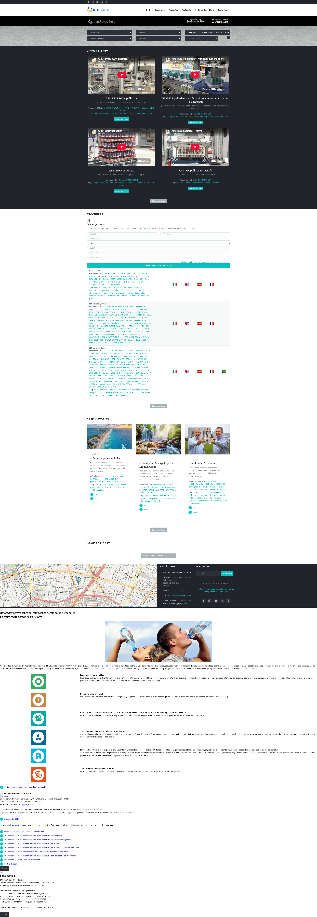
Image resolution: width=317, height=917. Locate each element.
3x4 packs (143, 498)
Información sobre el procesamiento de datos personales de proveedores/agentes (37, 839)
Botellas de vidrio (196, 116)
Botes (187, 183)
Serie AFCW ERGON (143, 351)
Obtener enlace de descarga (158, 266)
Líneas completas (121, 323)
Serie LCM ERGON (96, 362)
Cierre (4, 868)
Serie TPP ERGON (124, 312)
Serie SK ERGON (119, 309)
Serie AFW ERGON (132, 373)
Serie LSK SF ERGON (98, 353)
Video (97, 498)
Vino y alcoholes (95, 392)
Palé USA (179, 183)
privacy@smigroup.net (31, 804)
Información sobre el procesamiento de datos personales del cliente (31, 844)
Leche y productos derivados (117, 290)
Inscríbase (227, 573)
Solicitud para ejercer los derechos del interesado (24, 831)
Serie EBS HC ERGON (123, 331)
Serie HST (93, 315)
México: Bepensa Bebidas (105, 458)
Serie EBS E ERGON (105, 323)
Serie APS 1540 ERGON (110, 108)
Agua (133, 113)
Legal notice (224, 592)
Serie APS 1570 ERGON (130, 108)
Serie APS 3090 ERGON (135, 282)
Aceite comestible (106, 293)
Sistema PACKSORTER (116, 282)
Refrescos (130, 183)
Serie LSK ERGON (110, 306)
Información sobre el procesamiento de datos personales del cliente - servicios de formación (41, 848)
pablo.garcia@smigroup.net (180, 596)
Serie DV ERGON (203, 484)
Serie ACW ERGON (125, 306)
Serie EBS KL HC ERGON (136, 364)
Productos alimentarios (200, 183)
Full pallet (150, 113)
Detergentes (140, 293)
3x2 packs (208, 495)
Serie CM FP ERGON (105, 331)
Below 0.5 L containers (197, 501)
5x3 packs (208, 498)
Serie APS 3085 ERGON (112, 279)
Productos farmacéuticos (117, 296)
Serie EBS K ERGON (106, 320)
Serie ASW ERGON (104, 356)
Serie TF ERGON (123, 318)
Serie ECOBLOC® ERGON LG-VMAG (134, 337)
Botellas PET (124, 113)
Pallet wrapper (114, 284)
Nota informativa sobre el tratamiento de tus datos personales (205, 262)
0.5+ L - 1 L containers (114, 487)
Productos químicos (97, 296)
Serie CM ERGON (108, 318)
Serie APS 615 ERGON (130, 273)
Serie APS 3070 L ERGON (107, 329)
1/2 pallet (141, 296)
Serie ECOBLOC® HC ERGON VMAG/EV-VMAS (107, 340)
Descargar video (121, 119)
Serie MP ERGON (108, 312)
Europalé (97, 113)
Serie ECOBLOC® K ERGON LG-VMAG (125, 334)
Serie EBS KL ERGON (123, 320)
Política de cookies (11, 864)
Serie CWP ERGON (122, 315)
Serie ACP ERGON (139, 312)
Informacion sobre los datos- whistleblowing (22, 860)
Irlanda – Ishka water (201, 463)
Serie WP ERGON (138, 315)
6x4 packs (218, 498)
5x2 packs (199, 498)
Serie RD (92, 320)
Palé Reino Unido (131, 287)
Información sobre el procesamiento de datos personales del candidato (33, 835)
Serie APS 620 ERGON (106, 326)
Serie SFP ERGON (135, 309)
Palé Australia (116, 287)
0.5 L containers (164, 498)
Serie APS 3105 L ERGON (133, 279)
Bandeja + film (182, 116)
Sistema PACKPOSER (111, 273)
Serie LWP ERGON (106, 315)
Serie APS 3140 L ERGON (120, 342)
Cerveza (134, 290)
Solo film (98, 484)
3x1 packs (199, 495)
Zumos (139, 183)
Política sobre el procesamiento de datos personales (25, 787)
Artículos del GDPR (11, 819)
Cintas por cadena (217, 487)
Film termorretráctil (110, 113)
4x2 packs (147, 183)
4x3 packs (141, 113)
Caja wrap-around (151, 495)
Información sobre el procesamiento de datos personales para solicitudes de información (40, 856)
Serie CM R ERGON (139, 318)
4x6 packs (153, 498)
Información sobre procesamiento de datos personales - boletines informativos (36, 851)
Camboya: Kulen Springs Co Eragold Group (156, 465)
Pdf (96, 494)
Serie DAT (134, 323)
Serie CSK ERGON (104, 309)
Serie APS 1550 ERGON (137, 340)
